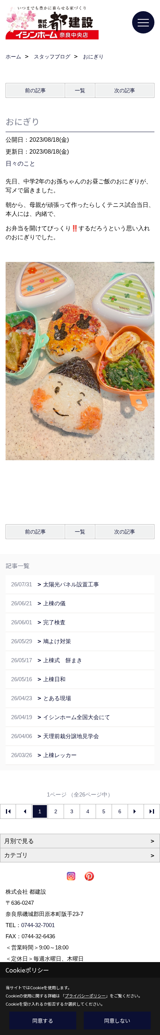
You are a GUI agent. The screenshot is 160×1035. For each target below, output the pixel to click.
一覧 (80, 90)
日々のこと (20, 163)
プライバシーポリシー (85, 996)
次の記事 (124, 90)
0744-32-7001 (38, 925)
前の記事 (35, 90)
